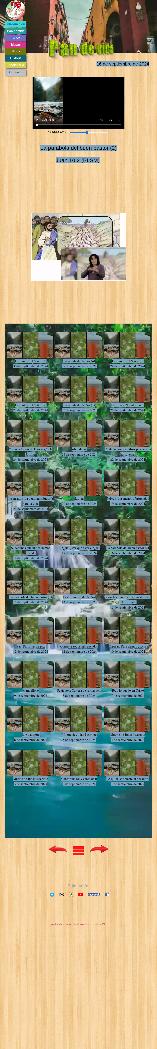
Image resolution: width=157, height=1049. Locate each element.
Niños (15, 51)
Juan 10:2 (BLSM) (78, 160)
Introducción (16, 24)
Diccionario (15, 65)
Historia (15, 58)
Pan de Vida (16, 31)
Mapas (16, 44)
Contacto (16, 72)
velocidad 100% (57, 131)
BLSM (15, 38)
